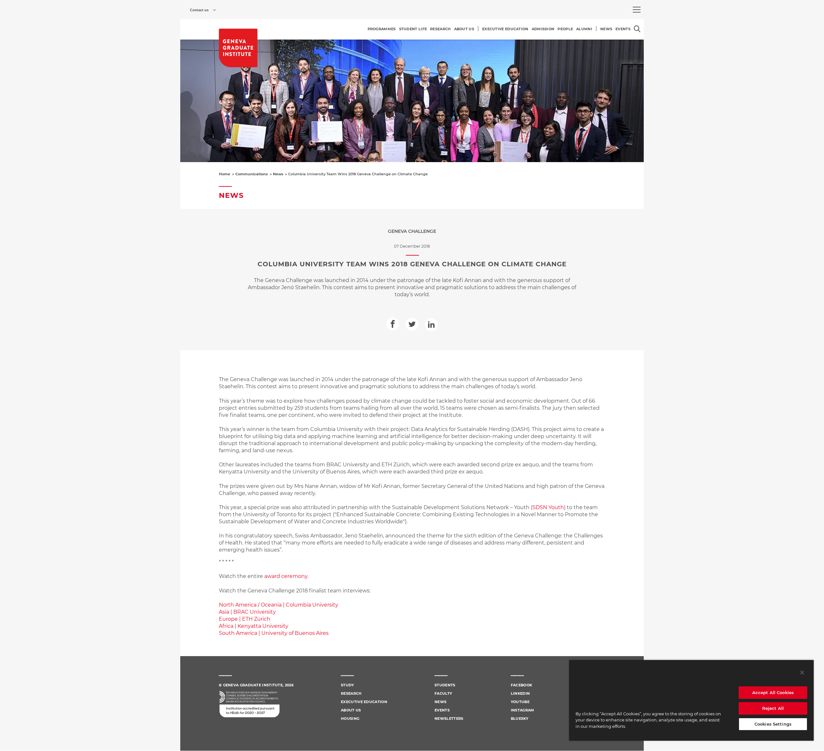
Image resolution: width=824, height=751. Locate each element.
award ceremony (285, 576)
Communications (251, 174)
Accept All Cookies (773, 692)
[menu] (637, 10)
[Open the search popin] (637, 28)
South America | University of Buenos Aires (274, 633)
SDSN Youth (548, 507)
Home (224, 174)
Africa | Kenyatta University (253, 626)
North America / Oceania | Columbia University (278, 605)
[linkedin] (431, 324)
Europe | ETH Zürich (244, 619)
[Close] (802, 672)
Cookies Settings (772, 724)
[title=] (238, 48)
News (278, 174)
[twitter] (412, 324)
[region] (691, 700)
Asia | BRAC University (247, 612)
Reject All (773, 708)
